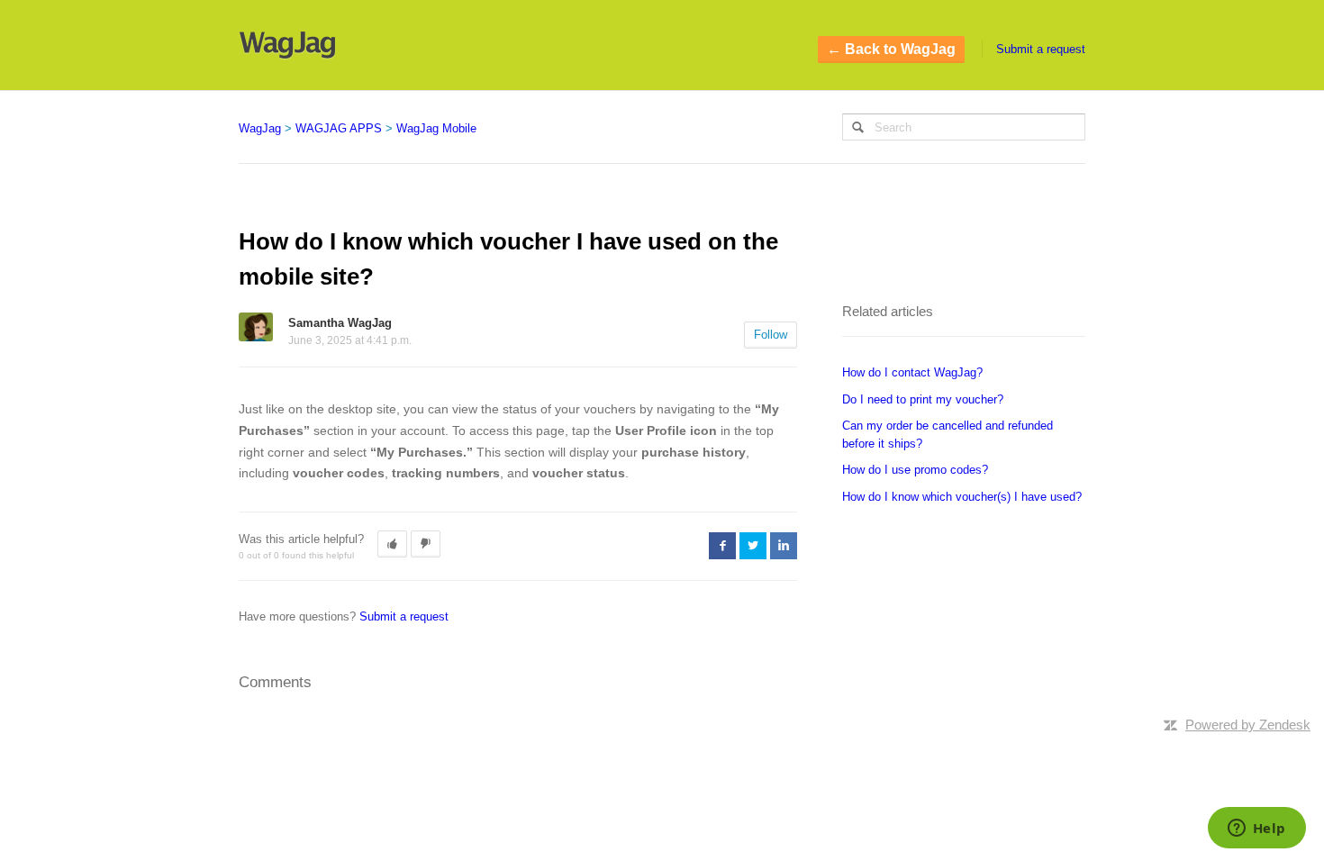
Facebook (722, 545)
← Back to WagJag (891, 49)
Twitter (752, 545)
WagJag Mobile (436, 128)
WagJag (260, 128)
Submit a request (1040, 49)
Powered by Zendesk (1247, 724)
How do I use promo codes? (915, 469)
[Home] (287, 45)
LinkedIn (783, 545)
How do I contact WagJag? (912, 372)
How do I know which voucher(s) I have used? (962, 496)
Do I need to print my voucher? (922, 399)
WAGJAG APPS (338, 128)
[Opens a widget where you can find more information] (1256, 829)
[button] (392, 543)
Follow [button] (770, 334)
